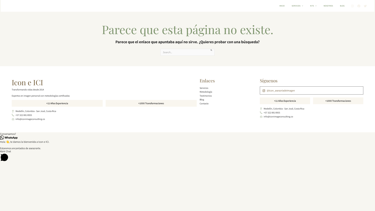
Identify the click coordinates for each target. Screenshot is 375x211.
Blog (342, 6)
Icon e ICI (27, 82)
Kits (312, 6)
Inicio (282, 6)
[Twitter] (365, 6)
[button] (301, 6)
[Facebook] (358, 6)
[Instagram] (352, 6)
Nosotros (328, 6)
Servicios (296, 6)
